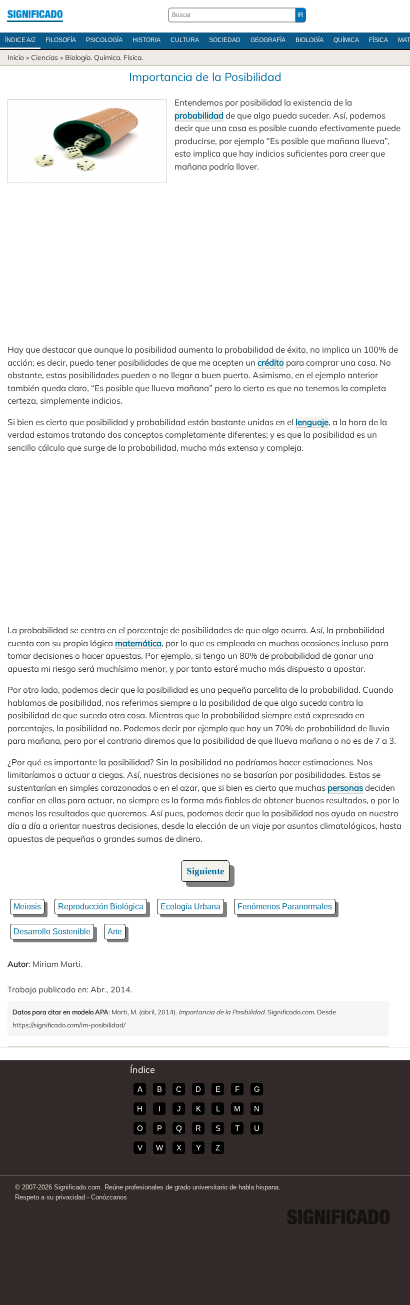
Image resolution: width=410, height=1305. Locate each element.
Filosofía (61, 40)
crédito (271, 362)
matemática (138, 643)
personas (345, 787)
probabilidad (199, 115)
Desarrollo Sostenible (52, 931)
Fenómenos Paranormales (285, 906)
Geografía (268, 40)
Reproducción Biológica (101, 906)
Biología (310, 40)
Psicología (104, 40)
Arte (115, 931)
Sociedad (224, 40)
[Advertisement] (205, 258)
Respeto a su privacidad (50, 1197)
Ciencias (44, 57)
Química (346, 40)
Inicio (16, 57)
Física (378, 40)
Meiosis (27, 906)
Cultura (184, 40)
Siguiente (205, 871)
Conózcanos (109, 1197)
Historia (146, 40)
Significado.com (35, 15)
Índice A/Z (20, 40)
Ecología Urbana (190, 906)
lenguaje (312, 422)
